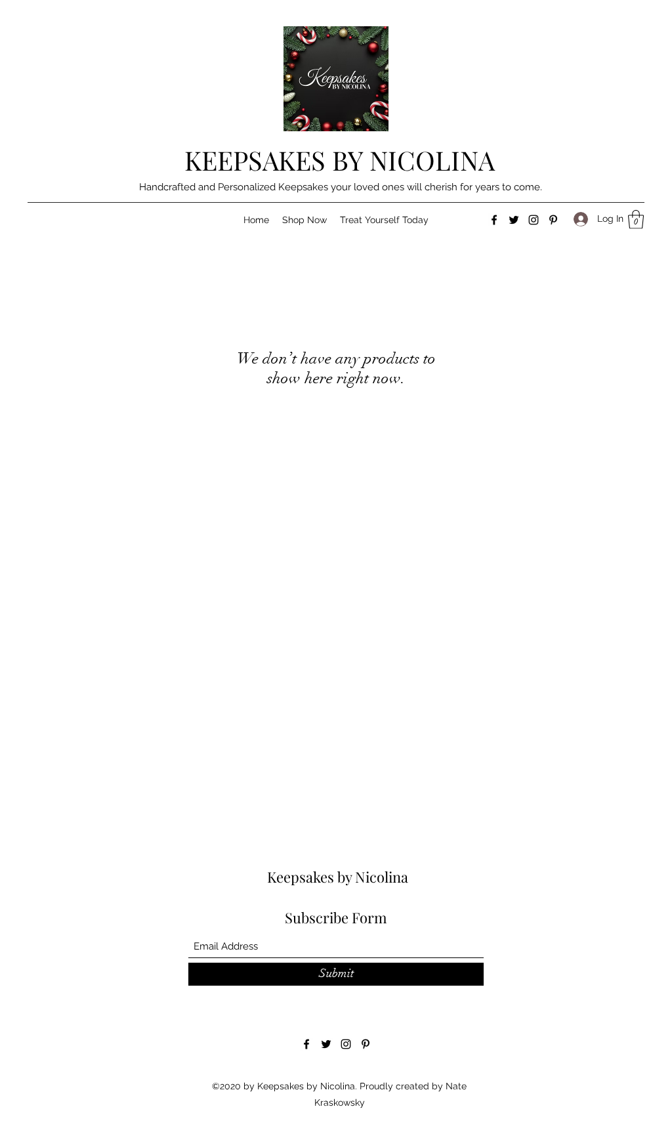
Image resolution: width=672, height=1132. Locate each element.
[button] (304, 220)
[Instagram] (533, 219)
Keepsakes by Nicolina (337, 877)
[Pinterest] (553, 219)
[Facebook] (494, 219)
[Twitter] (513, 219)
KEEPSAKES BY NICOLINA (339, 159)
